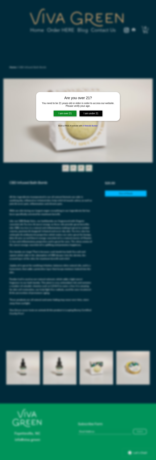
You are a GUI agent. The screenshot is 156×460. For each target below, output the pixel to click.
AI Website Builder (90, 126)
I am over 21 (65, 113)
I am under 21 (91, 113)
